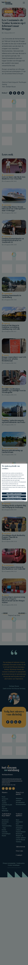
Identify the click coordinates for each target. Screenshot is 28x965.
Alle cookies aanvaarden (14, 493)
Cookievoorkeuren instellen (14, 499)
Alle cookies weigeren (14, 496)
